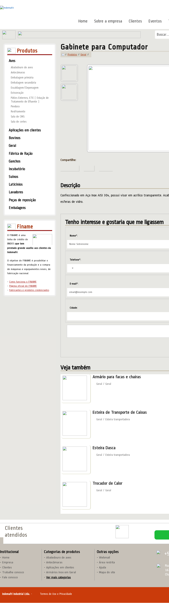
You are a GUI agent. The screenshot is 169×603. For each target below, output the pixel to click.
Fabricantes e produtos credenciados (29, 290)
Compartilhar (142, 10)
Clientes (135, 21)
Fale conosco (10, 577)
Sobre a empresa (108, 21)
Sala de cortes (18, 121)
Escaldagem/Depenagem (25, 87)
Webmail (104, 557)
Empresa (7, 562)
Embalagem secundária (23, 82)
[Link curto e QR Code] (13, 591)
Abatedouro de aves (22, 67)
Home (83, 21)
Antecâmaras (18, 72)
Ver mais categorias (58, 577)
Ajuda (102, 567)
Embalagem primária (22, 77)
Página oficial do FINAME (23, 286)
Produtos (72, 54)
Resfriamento (18, 111)
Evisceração (17, 92)
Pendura (15, 106)
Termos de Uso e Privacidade (56, 594)
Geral (83, 54)
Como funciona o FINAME (23, 281)
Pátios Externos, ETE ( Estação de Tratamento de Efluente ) (30, 99)
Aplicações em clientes (60, 567)
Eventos (155, 21)
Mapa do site (107, 572)
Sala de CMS (17, 116)
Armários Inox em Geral (61, 572)
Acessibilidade (13, 573)
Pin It (161, 10)
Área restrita (107, 562)
